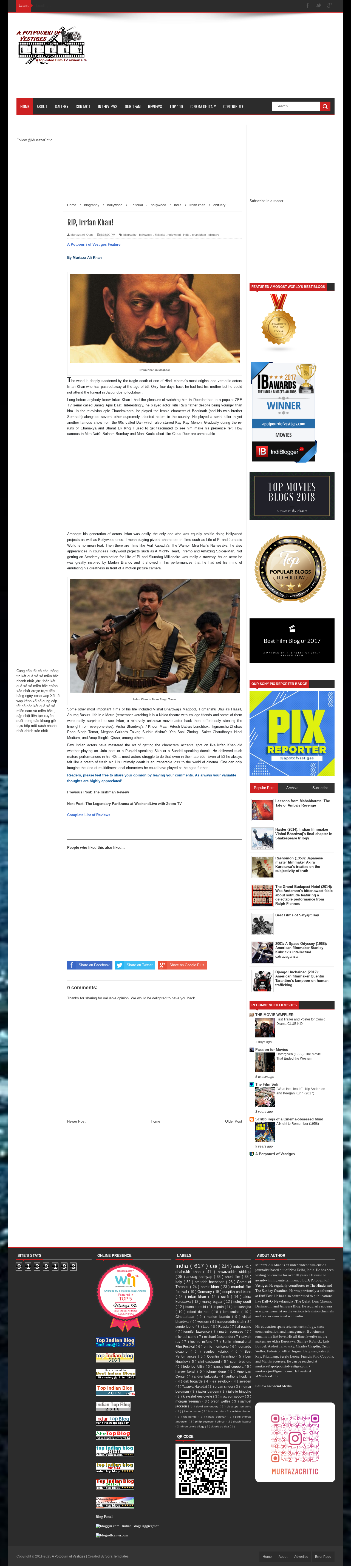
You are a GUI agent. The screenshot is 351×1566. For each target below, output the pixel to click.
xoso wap (41, 696)
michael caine (186, 1336)
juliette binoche (239, 1391)
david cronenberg (208, 1406)
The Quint (302, 1301)
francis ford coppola (229, 1366)
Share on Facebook (94, 965)
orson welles (221, 1401)
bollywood (145, 234)
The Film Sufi (266, 1084)
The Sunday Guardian (271, 1290)
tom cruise (232, 1311)
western (203, 1321)
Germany (205, 1292)
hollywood (174, 234)
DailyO (267, 1301)
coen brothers (240, 1361)
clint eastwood (210, 1361)
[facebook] (307, 6)
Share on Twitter (139, 965)
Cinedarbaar (186, 1316)
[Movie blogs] (279, 352)
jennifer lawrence (197, 1331)
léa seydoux (221, 1381)
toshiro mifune (202, 1341)
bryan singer (224, 1386)
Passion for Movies (271, 1050)
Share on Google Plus (186, 965)
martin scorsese (232, 1331)
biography (130, 234)
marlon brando (219, 1316)
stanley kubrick (217, 1351)
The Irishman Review (111, 792)
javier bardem (209, 1391)
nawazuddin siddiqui (234, 1272)
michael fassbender (219, 1336)
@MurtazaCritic (267, 1375)
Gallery (61, 106)
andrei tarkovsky (206, 1376)
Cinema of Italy (203, 106)
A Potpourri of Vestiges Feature (93, 244)
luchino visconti (241, 1411)
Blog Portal (104, 1516)
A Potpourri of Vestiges (275, 1154)
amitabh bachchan (210, 1282)
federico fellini (194, 1366)
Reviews (155, 106)
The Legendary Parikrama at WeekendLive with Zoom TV (134, 804)
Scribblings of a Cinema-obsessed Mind (289, 1119)
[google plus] (329, 6)
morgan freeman (189, 1401)
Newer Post (76, 1121)
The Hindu (318, 1285)
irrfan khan (199, 234)
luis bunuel (191, 1416)
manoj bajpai (212, 1302)
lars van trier (216, 1411)
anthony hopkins (238, 1376)
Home (24, 106)
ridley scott (242, 1302)
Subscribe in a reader (266, 201)
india (186, 234)
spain (220, 1307)
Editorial (160, 234)
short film (233, 1277)
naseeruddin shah (231, 1321)
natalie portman (217, 1416)
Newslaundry (284, 1301)
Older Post (233, 1121)
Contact (83, 106)
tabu (207, 1326)
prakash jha (242, 1307)
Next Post (75, 804)
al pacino (244, 1326)
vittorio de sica (220, 1426)
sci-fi (226, 1297)
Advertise (301, 1557)
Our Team (133, 106)
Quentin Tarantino (221, 1356)
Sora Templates (117, 1556)
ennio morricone (217, 1346)
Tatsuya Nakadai (195, 1386)
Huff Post (266, 1295)
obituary (213, 234)
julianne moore (192, 1411)
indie (237, 1266)
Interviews (107, 106)
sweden (245, 1381)
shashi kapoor (242, 1421)
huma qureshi (196, 1307)
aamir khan (210, 1287)
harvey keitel (186, 1371)
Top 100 (176, 106)
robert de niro (199, 1311)
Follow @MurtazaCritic (34, 140)
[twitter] (318, 6)
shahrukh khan (189, 1272)
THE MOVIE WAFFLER (274, 1015)
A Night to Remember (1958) (297, 1124)
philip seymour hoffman (210, 1421)
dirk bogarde (193, 1381)
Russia (224, 1326)
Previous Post (79, 792)
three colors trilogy (193, 1426)
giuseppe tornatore (239, 1406)
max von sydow (232, 1396)
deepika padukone (236, 1292)
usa (214, 1266)
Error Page (323, 1557)
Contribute (233, 106)
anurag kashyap (200, 1277)
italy (180, 1282)
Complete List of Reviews (88, 815)
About (42, 106)
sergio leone (186, 1326)
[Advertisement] (235, 59)
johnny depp (217, 1371)
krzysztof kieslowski (198, 1396)
